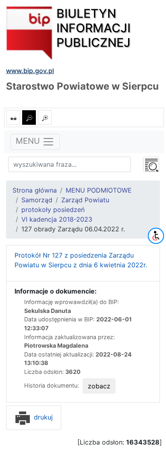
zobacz (99, 386)
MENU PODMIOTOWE (99, 190)
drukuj (42, 417)
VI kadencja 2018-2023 (56, 219)
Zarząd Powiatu (85, 200)
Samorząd (36, 200)
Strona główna (34, 190)
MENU (29, 141)
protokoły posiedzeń (53, 210)
